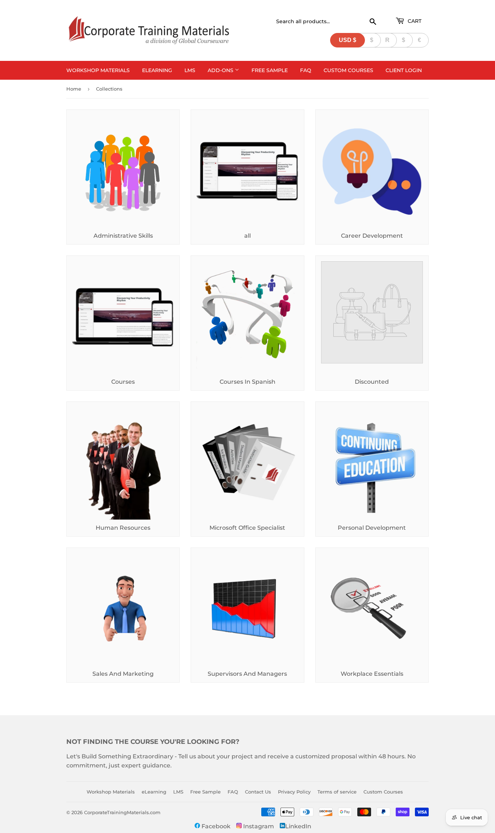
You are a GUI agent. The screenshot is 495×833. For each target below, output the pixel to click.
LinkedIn (298, 826)
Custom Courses (348, 70)
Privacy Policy (294, 792)
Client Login (404, 70)
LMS (189, 70)
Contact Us (258, 792)
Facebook (215, 826)
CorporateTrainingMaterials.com (122, 812)
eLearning (157, 70)
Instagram (258, 826)
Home (73, 89)
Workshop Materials (98, 70)
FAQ (305, 70)
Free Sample (269, 70)
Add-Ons (221, 70)
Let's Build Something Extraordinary (119, 756)
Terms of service (337, 792)
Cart (413, 21)
